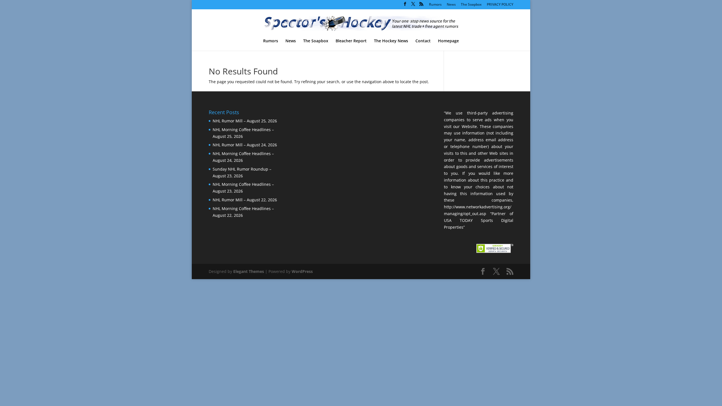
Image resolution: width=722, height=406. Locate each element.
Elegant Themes (248, 271)
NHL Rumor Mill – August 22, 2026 (245, 199)
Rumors (435, 5)
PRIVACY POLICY (500, 5)
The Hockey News (391, 41)
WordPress (302, 271)
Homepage (448, 41)
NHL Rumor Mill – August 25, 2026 (245, 120)
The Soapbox (471, 5)
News (451, 5)
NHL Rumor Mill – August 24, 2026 (245, 144)
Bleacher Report (351, 41)
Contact (423, 41)
